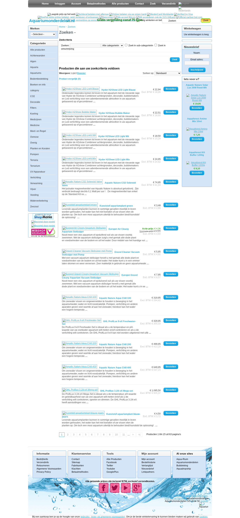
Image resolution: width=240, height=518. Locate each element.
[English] (183, 3)
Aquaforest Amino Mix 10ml (197, 120)
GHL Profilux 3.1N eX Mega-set (116, 391)
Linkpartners (148, 472)
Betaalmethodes (96, 3)
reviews (204, 501)
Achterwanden (37, 55)
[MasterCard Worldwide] (160, 14)
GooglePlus (112, 472)
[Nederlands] (185, 9)
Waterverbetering (39, 200)
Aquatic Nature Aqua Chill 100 (115, 298)
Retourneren (43, 465)
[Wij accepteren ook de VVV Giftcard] (155, 17)
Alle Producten (114, 459)
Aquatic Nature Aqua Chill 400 (115, 367)
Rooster (81, 73)
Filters (33, 108)
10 (116, 434)
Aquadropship (183, 468)
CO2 (32, 96)
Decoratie (35, 102)
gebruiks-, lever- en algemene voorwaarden (102, 516)
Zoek (153, 3)
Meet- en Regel (38, 131)
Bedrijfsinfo (42, 459)
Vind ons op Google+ (175, 498)
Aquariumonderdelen (187, 462)
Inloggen (60, 3)
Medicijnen (35, 119)
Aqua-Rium (182, 459)
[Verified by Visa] (183, 14)
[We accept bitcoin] (125, 17)
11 (123, 434)
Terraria (34, 160)
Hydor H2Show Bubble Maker (114, 113)
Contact (139, 3)
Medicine (35, 125)
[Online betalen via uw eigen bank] (127, 14)
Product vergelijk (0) (70, 79)
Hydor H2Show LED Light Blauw (118, 90)
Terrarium (35, 166)
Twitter (109, 465)
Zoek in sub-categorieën (140, 45)
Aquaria (34, 67)
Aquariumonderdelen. (197, 496)
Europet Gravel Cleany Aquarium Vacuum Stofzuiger (100, 276)
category (34, 90)
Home (45, 3)
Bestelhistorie (148, 462)
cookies (203, 516)
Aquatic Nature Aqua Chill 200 (115, 344)
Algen (33, 61)
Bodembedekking (39, 79)
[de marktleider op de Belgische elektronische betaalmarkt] (106, 17)
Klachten (76, 468)
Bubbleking (182, 465)
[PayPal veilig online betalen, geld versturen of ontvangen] (68, 17)
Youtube (110, 468)
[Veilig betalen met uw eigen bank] (43, 225)
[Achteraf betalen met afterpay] (92, 14)
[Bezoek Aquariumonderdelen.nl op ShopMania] (43, 218)
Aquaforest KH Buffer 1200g (197, 153)
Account (76, 3)
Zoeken (71, 26)
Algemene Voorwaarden (49, 468)
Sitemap (76, 462)
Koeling (34, 113)
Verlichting (35, 177)
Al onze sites (184, 453)
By (184, 496)
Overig (33, 142)
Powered (178, 496)
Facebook (111, 462)
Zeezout (34, 206)
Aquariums (35, 73)
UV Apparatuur (37, 171)
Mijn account (148, 459)
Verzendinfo (169, 3)
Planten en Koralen (40, 148)
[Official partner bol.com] (189, 17)
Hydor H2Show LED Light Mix (114, 159)
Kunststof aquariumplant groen (116, 206)
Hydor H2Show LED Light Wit (113, 136)
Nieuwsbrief (148, 468)
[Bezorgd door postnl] (43, 221)
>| (139, 434)
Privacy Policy (44, 472)
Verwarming (36, 183)
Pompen (34, 154)
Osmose (34, 137)
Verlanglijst (147, 465)
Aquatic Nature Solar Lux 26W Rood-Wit (197, 86)
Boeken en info (38, 84)
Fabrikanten (78, 465)
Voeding (34, 195)
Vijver (33, 189)
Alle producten (120, 3)
